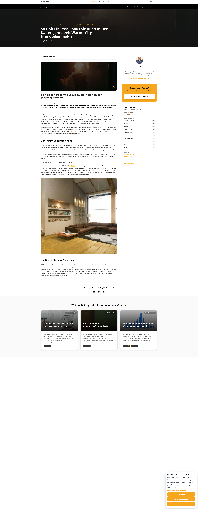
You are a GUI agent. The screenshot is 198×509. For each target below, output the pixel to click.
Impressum (183, 490)
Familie (73, 166)
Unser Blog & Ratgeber (51, 24)
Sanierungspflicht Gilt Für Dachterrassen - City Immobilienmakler (58, 325)
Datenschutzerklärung (173, 490)
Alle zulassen (181, 494)
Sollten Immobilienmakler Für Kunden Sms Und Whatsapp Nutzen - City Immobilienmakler (138, 325)
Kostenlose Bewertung (129, 161)
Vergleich (73, 131)
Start (42, 24)
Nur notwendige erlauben (181, 499)
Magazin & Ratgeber (129, 154)
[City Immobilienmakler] (46, 7)
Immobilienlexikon (128, 156)
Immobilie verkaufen (129, 163)
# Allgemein (47, 346)
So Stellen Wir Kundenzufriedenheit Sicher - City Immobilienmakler (95, 325)
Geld (53, 133)
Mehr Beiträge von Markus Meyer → (139, 78)
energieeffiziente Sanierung (107, 152)
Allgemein (127, 114)
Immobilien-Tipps (128, 159)
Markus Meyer (66, 41)
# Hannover (134, 346)
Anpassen (181, 504)
